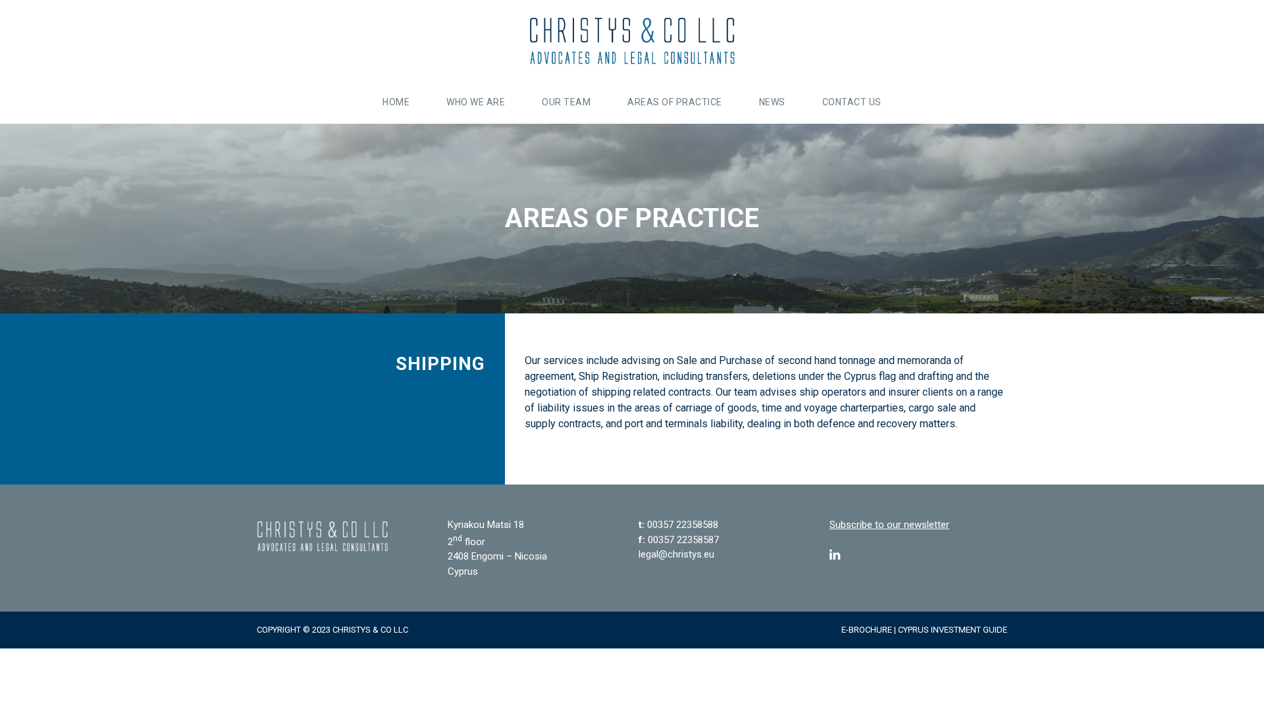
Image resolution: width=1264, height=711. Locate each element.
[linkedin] (835, 555)
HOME (395, 102)
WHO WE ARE (475, 102)
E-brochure (866, 630)
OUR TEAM (566, 102)
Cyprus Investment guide (952, 630)
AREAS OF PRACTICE (674, 102)
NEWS (772, 102)
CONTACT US (852, 102)
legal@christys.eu (676, 554)
